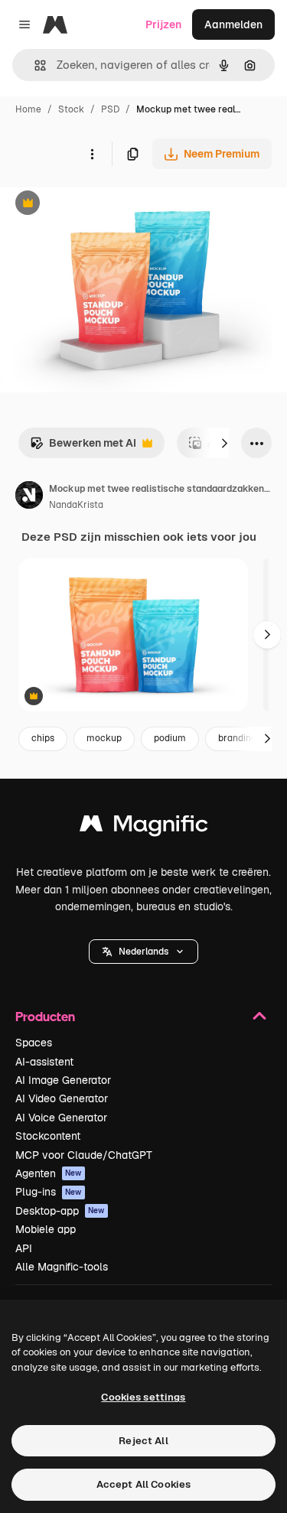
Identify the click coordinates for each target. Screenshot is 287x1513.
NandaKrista (76, 505)
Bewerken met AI (83, 447)
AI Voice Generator (61, 1117)
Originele (101, 204)
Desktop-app (60, 1211)
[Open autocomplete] (34, 65)
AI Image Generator (63, 1080)
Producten (45, 1016)
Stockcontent (47, 1136)
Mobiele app (45, 1229)
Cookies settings (143, 1397)
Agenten (48, 1173)
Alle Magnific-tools (61, 1267)
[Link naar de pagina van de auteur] (29, 497)
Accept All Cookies (143, 1484)
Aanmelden (233, 24)
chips (42, 738)
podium (170, 738)
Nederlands (143, 951)
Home (28, 109)
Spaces (33, 1042)
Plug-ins (48, 1192)
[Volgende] (224, 443)
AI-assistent (44, 1062)
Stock (71, 109)
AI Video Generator (61, 1098)
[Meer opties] (92, 153)
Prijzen (163, 24)
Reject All (143, 1440)
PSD (110, 109)
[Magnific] (144, 827)
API (23, 1248)
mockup (104, 738)
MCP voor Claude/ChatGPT (83, 1155)
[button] (143, 951)
